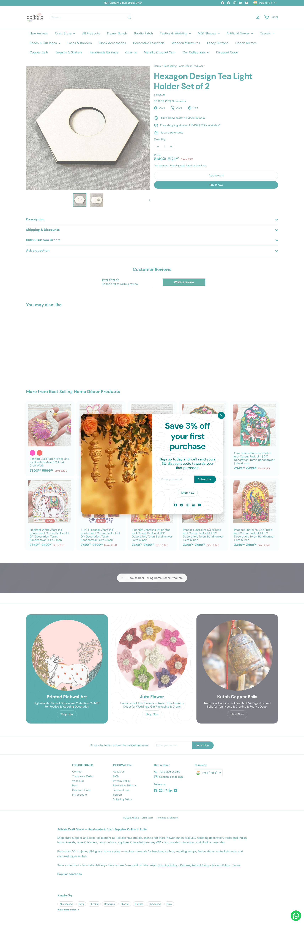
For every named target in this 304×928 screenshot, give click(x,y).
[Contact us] (296, 915)
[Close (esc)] (221, 415)
